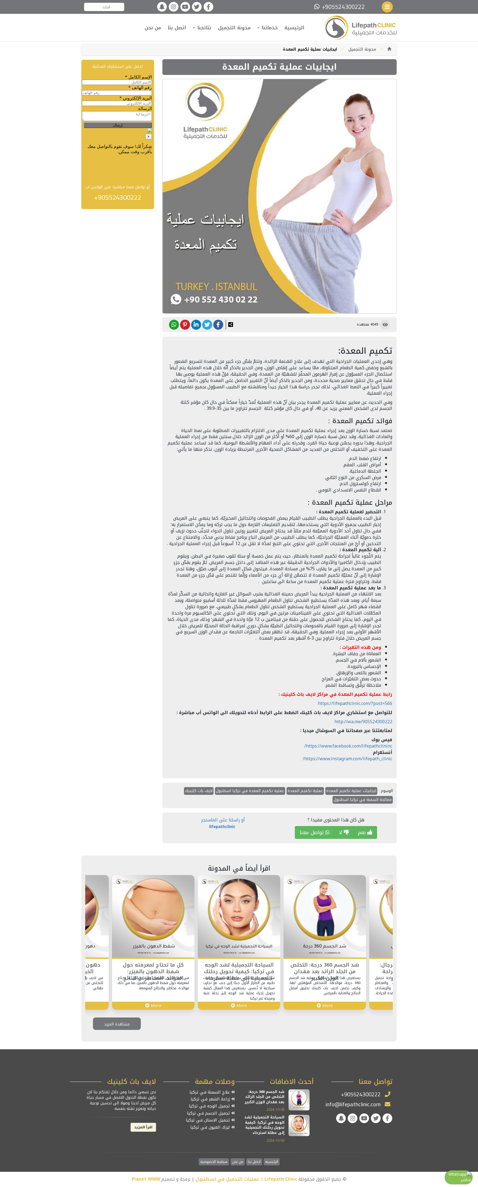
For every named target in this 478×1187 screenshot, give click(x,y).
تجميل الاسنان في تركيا (208, 1120)
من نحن (153, 27)
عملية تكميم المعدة (305, 791)
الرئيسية (294, 27)
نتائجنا (203, 27)
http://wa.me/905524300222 (363, 721)
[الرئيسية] (389, 49)
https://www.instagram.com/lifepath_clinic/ (347, 758)
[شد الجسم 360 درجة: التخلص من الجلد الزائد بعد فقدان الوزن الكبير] (325, 916)
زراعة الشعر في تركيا (211, 1099)
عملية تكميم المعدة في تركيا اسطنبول (250, 791)
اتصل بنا (177, 27)
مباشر (466, 1180)
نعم (362, 832)
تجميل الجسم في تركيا (209, 1113)
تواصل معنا (312, 832)
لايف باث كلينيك (198, 791)
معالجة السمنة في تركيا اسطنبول (363, 799)
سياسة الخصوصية (213, 1162)
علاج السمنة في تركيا (210, 1092)
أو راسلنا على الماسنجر (223, 823)
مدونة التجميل (234, 27)
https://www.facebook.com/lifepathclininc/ (348, 746)
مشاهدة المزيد (117, 1024)
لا (341, 832)
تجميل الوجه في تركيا (210, 1106)
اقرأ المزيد (143, 1127)
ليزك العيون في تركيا (210, 1127)
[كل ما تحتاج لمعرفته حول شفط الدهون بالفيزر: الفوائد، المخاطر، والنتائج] (153, 916)
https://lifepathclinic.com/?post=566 (355, 703)
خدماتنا (269, 27)
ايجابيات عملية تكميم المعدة (351, 791)
